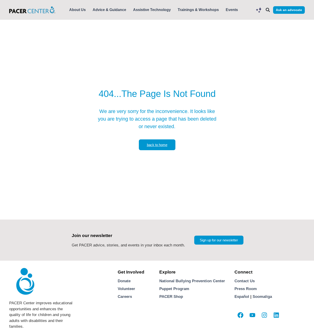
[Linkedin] (276, 315)
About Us (77, 10)
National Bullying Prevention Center (192, 281)
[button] (267, 10)
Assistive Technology (152, 10)
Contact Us (244, 281)
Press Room (245, 289)
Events (232, 10)
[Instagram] (264, 315)
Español (241, 296)
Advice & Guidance (109, 10)
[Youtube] (252, 315)
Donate (124, 281)
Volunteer (126, 289)
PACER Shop (171, 296)
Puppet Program (174, 289)
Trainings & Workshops (198, 10)
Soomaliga (262, 296)
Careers (125, 296)
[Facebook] (240, 315)
